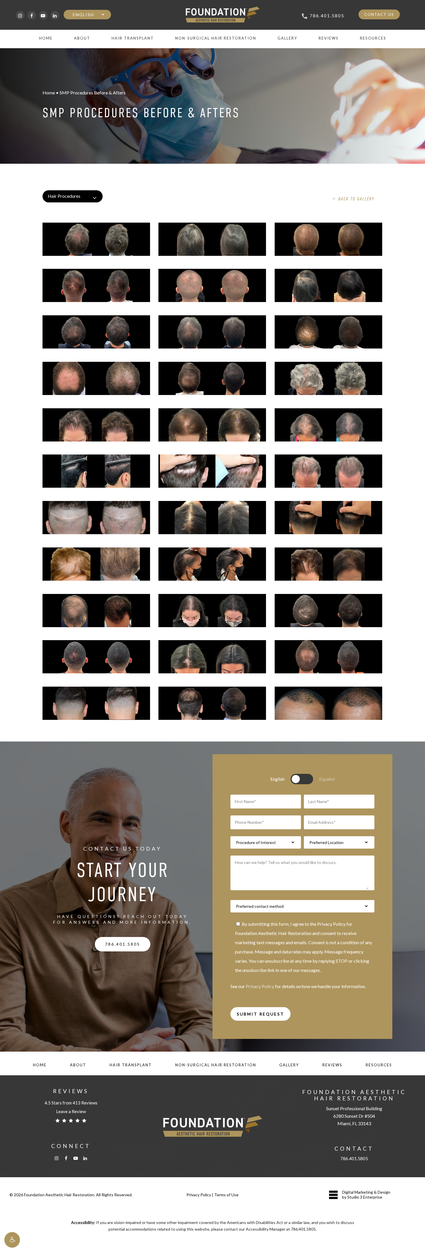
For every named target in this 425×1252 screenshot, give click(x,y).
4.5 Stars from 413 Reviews (71, 1102)
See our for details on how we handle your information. (298, 986)
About (78, 1065)
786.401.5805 (354, 1158)
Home (40, 1065)
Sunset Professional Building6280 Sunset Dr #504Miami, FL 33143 (354, 1116)
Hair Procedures (64, 196)
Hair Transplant (131, 1065)
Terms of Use (226, 1194)
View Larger (80, 233)
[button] (12, 1240)
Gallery (289, 1065)
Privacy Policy (260, 986)
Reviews (332, 1065)
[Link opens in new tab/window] (20, 15)
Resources (379, 1065)
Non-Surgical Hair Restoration (215, 1065)
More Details (112, 233)
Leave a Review (71, 1111)
